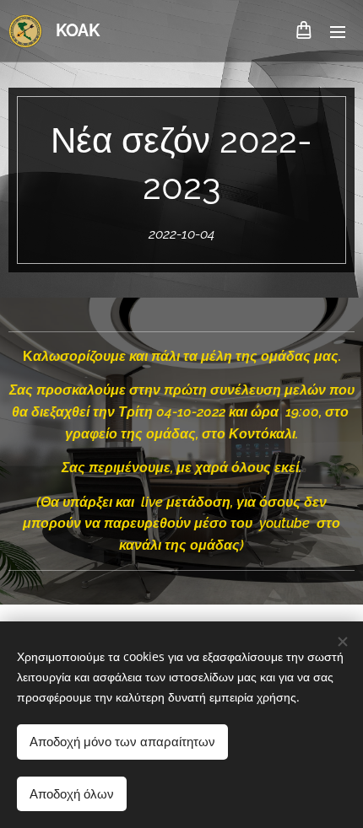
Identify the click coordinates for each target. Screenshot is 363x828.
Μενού (338, 31)
